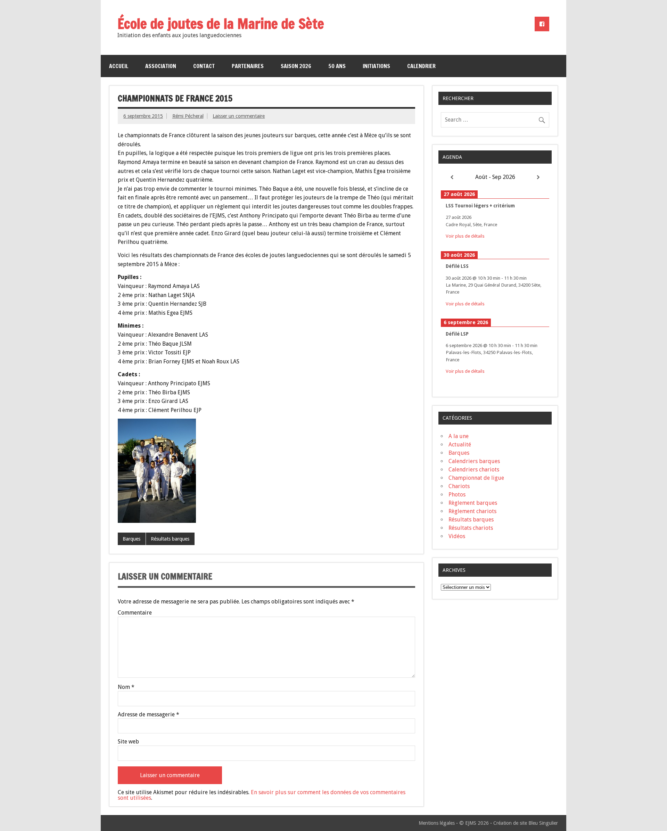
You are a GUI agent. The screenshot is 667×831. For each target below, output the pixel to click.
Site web (128, 741)
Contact (204, 66)
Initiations (376, 66)
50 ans (337, 66)
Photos (457, 494)
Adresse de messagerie (148, 714)
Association (160, 66)
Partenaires (248, 66)
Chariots (459, 486)
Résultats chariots (470, 528)
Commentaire (135, 613)
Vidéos (456, 536)
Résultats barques (170, 539)
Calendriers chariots (473, 469)
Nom (126, 687)
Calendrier (421, 66)
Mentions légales (437, 823)
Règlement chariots (472, 511)
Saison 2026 (296, 66)
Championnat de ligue (476, 478)
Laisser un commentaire (239, 116)
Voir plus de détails (465, 236)
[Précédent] (451, 177)
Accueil (118, 66)
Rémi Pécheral (188, 116)
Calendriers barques (474, 461)
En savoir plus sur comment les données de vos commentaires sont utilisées (261, 795)
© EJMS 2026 (474, 823)
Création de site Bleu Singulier (525, 823)
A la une (458, 436)
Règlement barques (472, 503)
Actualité (459, 444)
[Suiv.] (538, 177)
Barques (131, 539)
